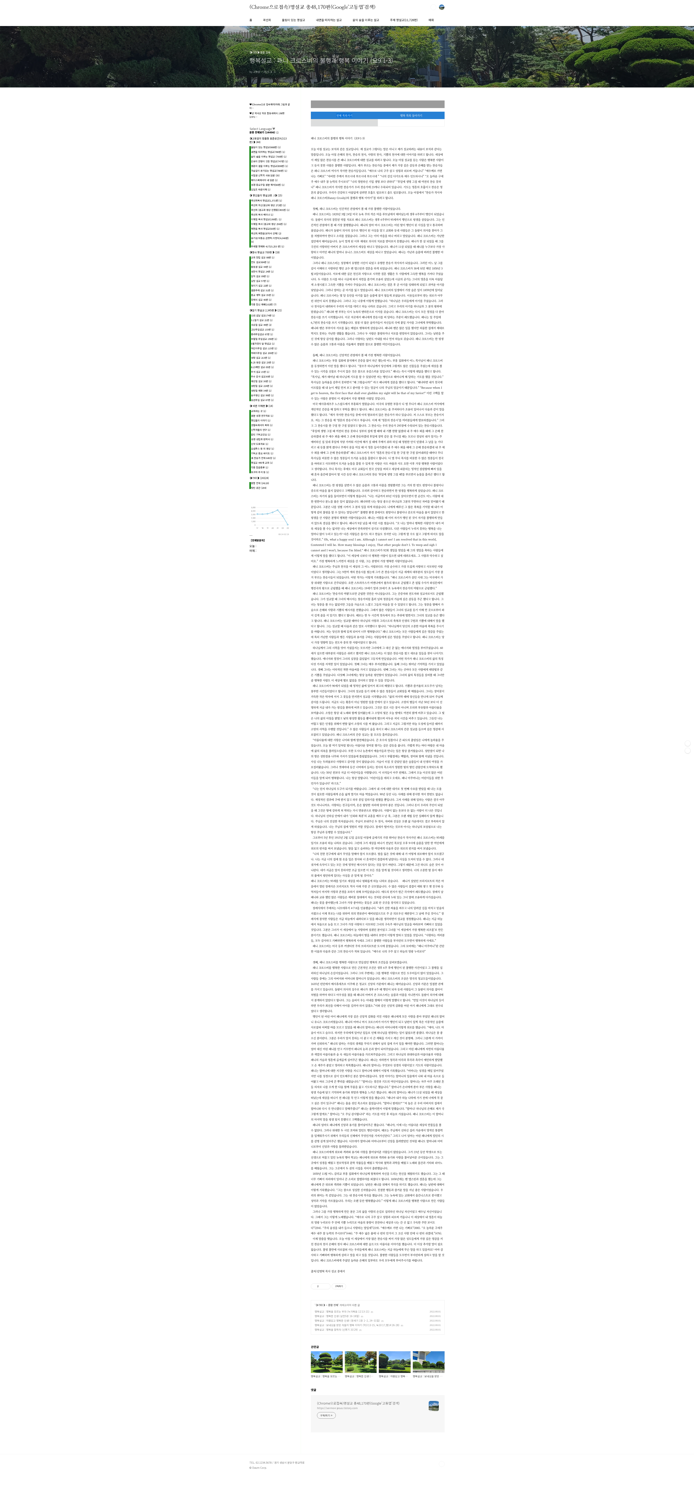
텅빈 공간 (258, 488)
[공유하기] (322, 1286)
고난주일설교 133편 (262, 329)
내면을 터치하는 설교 (329, 20)
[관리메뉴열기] (687, 743)
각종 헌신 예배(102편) (263, 304)
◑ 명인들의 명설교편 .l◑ (265, 195)
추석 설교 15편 (260, 372)
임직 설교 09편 (260, 276)
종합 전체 (333, 1305)
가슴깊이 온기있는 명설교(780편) (269, 170)
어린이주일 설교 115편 (264, 348)
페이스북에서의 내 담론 (264, 180)
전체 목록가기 (344, 115)
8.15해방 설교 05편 (262, 367)
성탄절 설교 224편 (262, 386)
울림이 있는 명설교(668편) (266, 147)
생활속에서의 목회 (262, 425)
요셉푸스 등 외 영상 (262, 448)
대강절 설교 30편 (261, 381)
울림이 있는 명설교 (293, 20)
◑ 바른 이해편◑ (261, 406)
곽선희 (267, 20)
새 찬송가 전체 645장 (263, 458)
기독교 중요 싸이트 (262, 453)
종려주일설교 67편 (262, 334)
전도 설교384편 (260, 262)
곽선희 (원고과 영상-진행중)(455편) (270, 210)
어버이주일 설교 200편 (264, 353)
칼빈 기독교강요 (260, 434)
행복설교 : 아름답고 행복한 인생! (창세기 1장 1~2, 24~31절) (347, 1320)
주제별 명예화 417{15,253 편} (267, 246)
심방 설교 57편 (260, 281)
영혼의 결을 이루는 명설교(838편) (269, 166)
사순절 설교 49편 (261, 325)
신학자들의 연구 (260, 430)
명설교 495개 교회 (262, 462)
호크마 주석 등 (260, 472)
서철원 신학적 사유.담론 (265, 175)
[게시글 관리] (326, 1286)
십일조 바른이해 (260, 189)
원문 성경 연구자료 (262, 415)
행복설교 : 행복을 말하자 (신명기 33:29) (336, 1329)
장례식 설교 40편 (261, 299)
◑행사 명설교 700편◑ (264, 252)
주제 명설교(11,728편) (404, 20)
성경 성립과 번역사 (262, 439)
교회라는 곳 (258, 411)
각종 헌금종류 (259, 467)
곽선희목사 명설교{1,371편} (266, 200)
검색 (433, 7)
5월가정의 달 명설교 (263, 343)
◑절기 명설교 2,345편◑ (265, 310)
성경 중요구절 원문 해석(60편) (267, 184)
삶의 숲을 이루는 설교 (366, 20)
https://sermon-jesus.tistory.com (337, 1408)
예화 (431, 20)
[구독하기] (687, 750)
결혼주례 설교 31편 (262, 290)
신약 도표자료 (259, 444)
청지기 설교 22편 (261, 285)
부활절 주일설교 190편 (264, 339)
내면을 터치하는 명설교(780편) (268, 152)
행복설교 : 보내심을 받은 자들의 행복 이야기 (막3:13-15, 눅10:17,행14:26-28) (357, 1325)
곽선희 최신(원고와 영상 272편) (268, 205)
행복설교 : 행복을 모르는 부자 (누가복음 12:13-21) (342, 1311)
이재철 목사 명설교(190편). (266, 219)
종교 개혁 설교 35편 (262, 295)
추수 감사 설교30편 (262, 376)
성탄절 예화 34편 (261, 390)
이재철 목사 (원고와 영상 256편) (268, 224)
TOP (442, 1464)
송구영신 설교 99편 (262, 395)
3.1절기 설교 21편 (262, 320)
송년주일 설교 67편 (262, 400)
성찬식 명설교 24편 (262, 271)
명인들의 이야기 (260, 420)
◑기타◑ (320, 1305)
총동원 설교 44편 (261, 267)
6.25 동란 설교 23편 (263, 362)
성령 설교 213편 (261, 357)
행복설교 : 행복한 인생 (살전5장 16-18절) (337, 1316)
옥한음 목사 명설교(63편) (265, 228)
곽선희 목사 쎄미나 (262, 214)
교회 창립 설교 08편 (262, 257)
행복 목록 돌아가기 (411, 115)
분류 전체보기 (262, 132)
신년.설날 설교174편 (263, 315)
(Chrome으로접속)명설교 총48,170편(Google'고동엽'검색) (312, 7)
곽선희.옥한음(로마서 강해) (266, 233)
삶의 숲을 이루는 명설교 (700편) (268, 156)
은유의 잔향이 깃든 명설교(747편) (269, 161)
